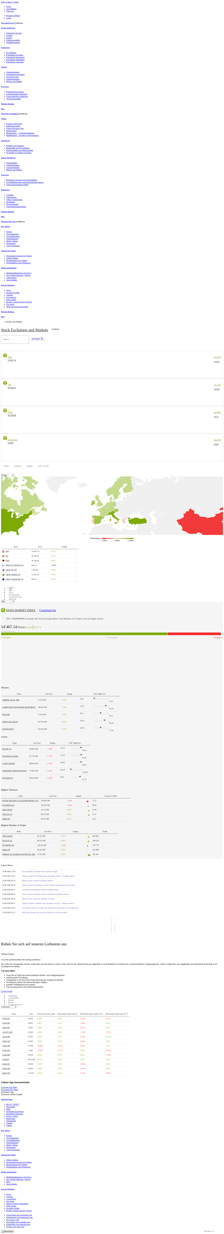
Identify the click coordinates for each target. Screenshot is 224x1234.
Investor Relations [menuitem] (7, 285)
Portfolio (55, 329)
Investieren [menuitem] (10, 202)
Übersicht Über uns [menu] (8, 222)
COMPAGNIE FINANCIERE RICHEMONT (19, 707)
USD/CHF (6, 1023)
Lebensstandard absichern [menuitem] (16, 94)
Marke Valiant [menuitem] (12, 241)
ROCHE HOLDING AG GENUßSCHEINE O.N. (20, 801)
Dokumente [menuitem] (11, 1121)
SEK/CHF (6, 1064)
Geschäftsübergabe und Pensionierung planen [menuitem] (25, 182)
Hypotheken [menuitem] (11, 53)
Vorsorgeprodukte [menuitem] (13, 99)
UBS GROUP (7, 810)
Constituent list (47, 610)
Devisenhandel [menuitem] (12, 204)
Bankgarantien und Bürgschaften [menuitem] (19, 150)
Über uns (10, 11)
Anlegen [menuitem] (4, 67)
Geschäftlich (11, 9)
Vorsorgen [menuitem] (5, 87)
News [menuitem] (8, 290)
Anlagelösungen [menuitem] (13, 165)
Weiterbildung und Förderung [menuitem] (18, 263)
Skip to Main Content (10, 2)
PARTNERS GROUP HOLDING (14, 771)
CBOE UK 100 (11, 570)
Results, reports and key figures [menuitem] (19, 302)
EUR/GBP (6, 1055)
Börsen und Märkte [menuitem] (14, 81)
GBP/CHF (6, 1028)
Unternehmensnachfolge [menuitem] (16, 207)
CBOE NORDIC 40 (13, 575)
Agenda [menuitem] (9, 295)
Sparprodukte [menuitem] (11, 163)
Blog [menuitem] (3, 109)
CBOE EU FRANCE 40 (14, 565)
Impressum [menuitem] (10, 1118)
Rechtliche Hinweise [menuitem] (14, 1114)
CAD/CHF (6, 1046)
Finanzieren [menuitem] (5, 48)
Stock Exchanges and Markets (24, 330)
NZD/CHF (6, 1041)
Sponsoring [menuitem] (11, 243)
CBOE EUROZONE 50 (14, 579)
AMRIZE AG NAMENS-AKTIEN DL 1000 (18, 854)
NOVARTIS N (7, 778)
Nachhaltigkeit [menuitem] (12, 239)
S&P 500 (12, 599)
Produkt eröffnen (13, 16)
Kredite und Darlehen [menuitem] (15, 146)
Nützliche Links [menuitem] (6, 1099)
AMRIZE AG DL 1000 (10, 700)
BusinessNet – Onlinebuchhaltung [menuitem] (20, 133)
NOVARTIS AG (8, 805)
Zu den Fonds (6, 991)
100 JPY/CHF (7, 1032)
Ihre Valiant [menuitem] (5, 227)
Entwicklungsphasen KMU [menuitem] (17, 185)
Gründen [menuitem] (9, 195)
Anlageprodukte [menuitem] (12, 79)
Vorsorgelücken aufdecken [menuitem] (17, 96)
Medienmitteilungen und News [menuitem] (19, 273)
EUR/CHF (6, 1019)
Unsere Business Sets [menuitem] (15, 128)
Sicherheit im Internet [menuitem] (15, 1111)
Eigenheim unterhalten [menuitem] (15, 60)
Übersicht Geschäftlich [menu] (9, 114)
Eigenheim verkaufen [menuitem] (15, 62)
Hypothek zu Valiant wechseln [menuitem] (18, 153)
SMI (7, 551)
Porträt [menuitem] (9, 232)
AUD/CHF (6, 1037)
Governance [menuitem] (11, 297)
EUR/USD (6, 1050)
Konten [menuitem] (9, 35)
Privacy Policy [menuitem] (12, 1116)
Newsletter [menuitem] (10, 1107)
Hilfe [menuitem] (8, 1109)
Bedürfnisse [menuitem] (5, 190)
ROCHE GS (6, 749)
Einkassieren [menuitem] (11, 131)
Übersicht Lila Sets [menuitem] (14, 33)
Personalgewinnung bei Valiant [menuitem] (19, 256)
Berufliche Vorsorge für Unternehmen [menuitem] (21, 180)
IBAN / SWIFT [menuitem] (12, 1104)
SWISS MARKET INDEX (20, 610)
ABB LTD (6, 819)
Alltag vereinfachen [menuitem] (14, 200)
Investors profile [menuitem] (12, 293)
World (6, 466)
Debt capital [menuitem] (11, 300)
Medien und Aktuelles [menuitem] (9, 268)
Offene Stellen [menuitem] (12, 258)
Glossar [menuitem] (9, 1123)
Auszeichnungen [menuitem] (13, 246)
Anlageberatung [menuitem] (12, 72)
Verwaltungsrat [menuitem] (12, 234)
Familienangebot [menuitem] (13, 42)
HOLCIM (5, 715)
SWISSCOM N (8, 729)
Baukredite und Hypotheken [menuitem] (17, 148)
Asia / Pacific (43, 466)
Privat (8, 6)
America (17, 466)
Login (8, 18)
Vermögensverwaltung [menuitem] (15, 74)
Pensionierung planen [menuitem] (15, 92)
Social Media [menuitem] (11, 280)
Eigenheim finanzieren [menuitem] (15, 57)
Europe (30, 466)
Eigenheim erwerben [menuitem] (14, 55)
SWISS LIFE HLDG (10, 722)
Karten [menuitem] (9, 38)
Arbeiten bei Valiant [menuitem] (8, 251)
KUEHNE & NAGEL (10, 756)
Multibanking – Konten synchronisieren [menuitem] (22, 135)
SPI (7, 556)
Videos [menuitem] (9, 1125)
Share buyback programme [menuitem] (17, 307)
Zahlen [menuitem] (3, 119)
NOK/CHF (6, 1069)
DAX (7, 561)
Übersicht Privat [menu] (7, 23)
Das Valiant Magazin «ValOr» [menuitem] (18, 275)
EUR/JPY (5, 1060)
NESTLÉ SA (7, 814)
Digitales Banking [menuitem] (7, 104)
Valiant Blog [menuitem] (11, 278)
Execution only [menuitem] (12, 77)
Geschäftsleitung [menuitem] (13, 236)
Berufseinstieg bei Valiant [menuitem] (16, 260)
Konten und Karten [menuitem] (8, 28)
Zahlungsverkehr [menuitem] (13, 40)
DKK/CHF (6, 1073)
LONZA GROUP (8, 764)
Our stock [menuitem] (10, 304)
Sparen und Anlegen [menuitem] (8, 158)
